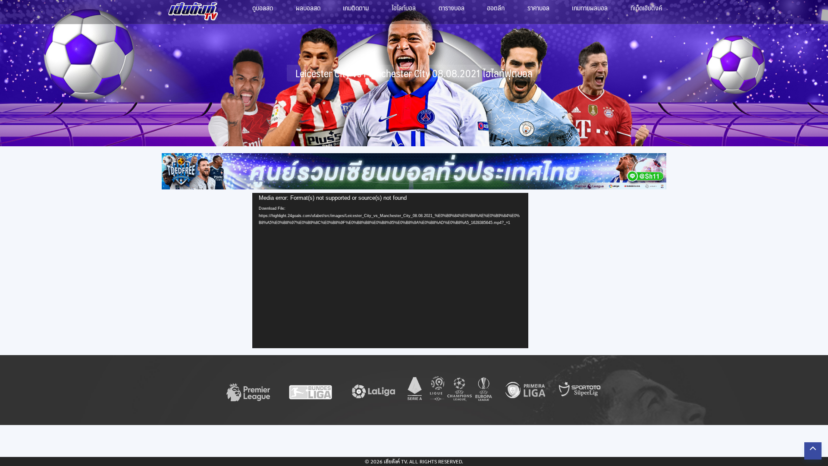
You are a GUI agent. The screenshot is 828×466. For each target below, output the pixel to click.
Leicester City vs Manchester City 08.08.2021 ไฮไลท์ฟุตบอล (414, 73)
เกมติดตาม (356, 7)
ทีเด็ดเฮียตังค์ (646, 7)
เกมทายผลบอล (590, 7)
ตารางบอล (451, 7)
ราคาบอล (538, 7)
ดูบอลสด (262, 7)
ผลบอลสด (308, 7)
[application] (390, 270)
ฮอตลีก (496, 7)
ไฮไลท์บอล (404, 7)
